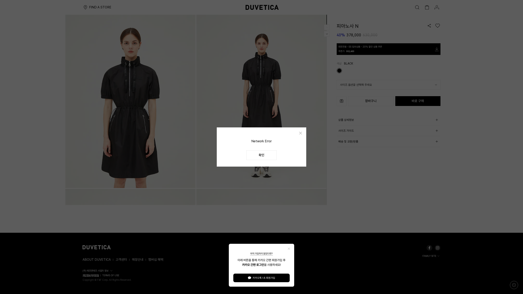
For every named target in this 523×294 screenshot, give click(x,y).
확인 (261, 155)
